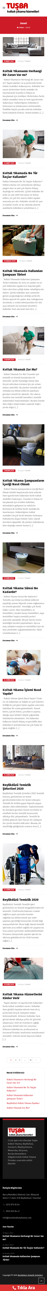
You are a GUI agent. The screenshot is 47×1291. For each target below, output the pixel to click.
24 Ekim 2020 (9, 680)
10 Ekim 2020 (9, 984)
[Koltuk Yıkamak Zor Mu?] (23, 340)
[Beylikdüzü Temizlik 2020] (23, 864)
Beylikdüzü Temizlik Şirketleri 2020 (17, 786)
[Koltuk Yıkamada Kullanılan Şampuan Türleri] (23, 240)
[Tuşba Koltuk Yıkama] (24, 7)
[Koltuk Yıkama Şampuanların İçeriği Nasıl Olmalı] (23, 445)
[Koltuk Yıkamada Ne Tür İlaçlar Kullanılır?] (23, 144)
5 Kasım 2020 (9, 360)
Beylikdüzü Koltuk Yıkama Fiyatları (23, 1103)
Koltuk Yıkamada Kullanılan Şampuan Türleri (23, 273)
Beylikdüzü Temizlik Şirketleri (30, 1275)
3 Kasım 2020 (9, 471)
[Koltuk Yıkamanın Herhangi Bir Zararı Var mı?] (23, 46)
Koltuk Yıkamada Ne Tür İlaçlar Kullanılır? (20, 175)
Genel (27, 61)
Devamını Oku (8, 120)
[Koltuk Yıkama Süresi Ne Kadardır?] (23, 557)
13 (30, 1060)
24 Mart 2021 (9, 163)
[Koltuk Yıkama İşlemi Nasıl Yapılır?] (23, 662)
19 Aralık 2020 (10, 261)
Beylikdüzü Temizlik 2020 (21, 900)
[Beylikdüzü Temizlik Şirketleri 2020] (23, 757)
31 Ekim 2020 (9, 578)
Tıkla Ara (26, 1287)
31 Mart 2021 (9, 61)
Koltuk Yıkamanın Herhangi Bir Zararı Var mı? (22, 73)
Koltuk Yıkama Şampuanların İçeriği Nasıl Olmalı (23, 482)
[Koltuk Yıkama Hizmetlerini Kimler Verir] (23, 968)
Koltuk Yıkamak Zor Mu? (20, 369)
